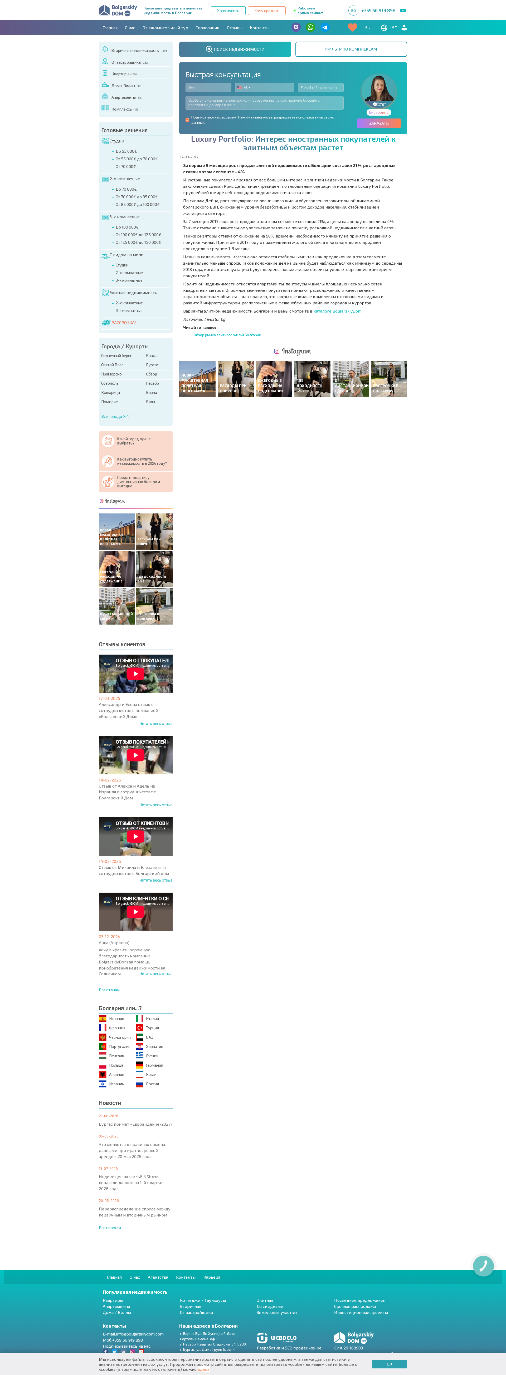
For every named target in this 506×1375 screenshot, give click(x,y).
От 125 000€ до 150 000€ (138, 242)
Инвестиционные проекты (361, 1312)
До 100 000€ (127, 227)
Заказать (379, 123)
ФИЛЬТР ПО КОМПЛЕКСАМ (351, 48)
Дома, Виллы (126, 85)
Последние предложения (359, 1300)
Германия (154, 1065)
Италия (152, 1018)
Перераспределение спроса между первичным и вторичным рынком (135, 1211)
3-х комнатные (125, 216)
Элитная (265, 1300)
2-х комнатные (125, 178)
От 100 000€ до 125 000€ (138, 234)
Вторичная (190, 1306)
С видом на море (126, 254)
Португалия (119, 1046)
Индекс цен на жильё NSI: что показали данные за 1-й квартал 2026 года (131, 1182)
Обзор (151, 374)
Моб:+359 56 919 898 (123, 1339)
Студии (117, 140)
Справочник (208, 27)
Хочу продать (266, 10)
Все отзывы (109, 989)
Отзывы (234, 27)
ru (393, 26)
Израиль (116, 1083)
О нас (130, 27)
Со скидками (270, 1306)
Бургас (152, 364)
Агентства (158, 1276)
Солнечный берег (116, 355)
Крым (151, 1074)
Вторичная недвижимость (139, 50)
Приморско (111, 374)
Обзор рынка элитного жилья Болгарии (227, 335)
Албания (116, 1074)
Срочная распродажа (355, 1306)
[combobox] (243, 87)
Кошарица (110, 392)
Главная (110, 27)
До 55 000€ (126, 151)
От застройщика (129, 62)
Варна (151, 392)
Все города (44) (115, 416)
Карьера (211, 1276)
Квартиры (124, 73)
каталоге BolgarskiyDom (337, 310)
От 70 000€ (126, 166)
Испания (116, 1018)
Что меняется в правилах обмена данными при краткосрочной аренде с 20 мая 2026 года (132, 1150)
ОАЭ (149, 1037)
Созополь (110, 383)
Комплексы (124, 109)
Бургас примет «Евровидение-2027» (136, 1123)
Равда (152, 355)
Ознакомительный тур (165, 27)
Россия (152, 1083)
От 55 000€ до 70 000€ (137, 158)
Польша (116, 1065)
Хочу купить (228, 10)
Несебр (152, 383)
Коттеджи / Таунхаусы (203, 1300)
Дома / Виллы (117, 1312)
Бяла (150, 401)
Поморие (109, 401)
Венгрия (116, 1055)
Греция (152, 1055)
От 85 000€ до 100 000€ (138, 204)
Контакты (259, 27)
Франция (117, 1027)
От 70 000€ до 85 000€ (137, 196)
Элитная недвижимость (133, 292)
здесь (204, 1369)
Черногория (120, 1037)
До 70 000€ (126, 189)
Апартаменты (126, 97)
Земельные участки (277, 1312)
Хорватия (154, 1046)
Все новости (110, 1227)
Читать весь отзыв (156, 723)
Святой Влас (112, 364)
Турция (152, 1027)
